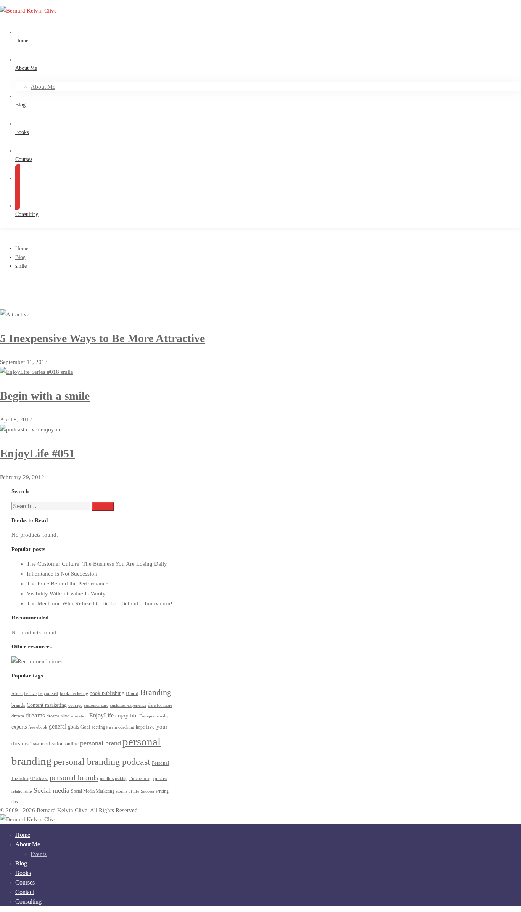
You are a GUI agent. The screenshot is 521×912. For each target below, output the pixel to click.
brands (18, 705)
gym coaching (121, 727)
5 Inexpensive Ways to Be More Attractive (102, 338)
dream (17, 716)
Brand (132, 693)
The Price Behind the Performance (67, 584)
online (72, 743)
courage (75, 705)
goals (73, 727)
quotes (160, 778)
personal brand (100, 743)
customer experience (128, 705)
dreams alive (58, 716)
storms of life (127, 791)
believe (30, 694)
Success (147, 791)
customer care (96, 705)
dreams (35, 715)
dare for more (160, 705)
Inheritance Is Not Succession (62, 574)
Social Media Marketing (92, 791)
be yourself (48, 693)
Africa (17, 694)
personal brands (74, 777)
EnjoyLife (101, 715)
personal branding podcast (101, 761)
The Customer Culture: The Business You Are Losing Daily (97, 564)
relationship (21, 791)
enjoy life (126, 716)
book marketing (74, 693)
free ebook (37, 727)
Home (21, 248)
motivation (52, 743)
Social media (51, 790)
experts (19, 727)
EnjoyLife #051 (37, 453)
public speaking (114, 779)
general (57, 726)
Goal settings (94, 727)
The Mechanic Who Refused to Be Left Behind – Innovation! (99, 603)
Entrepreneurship (154, 716)
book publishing (107, 693)
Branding (155, 692)
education (79, 716)
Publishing (140, 778)
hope (140, 727)
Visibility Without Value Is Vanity (66, 593)
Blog (20, 257)
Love (34, 744)
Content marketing (47, 705)
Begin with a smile (45, 395)
